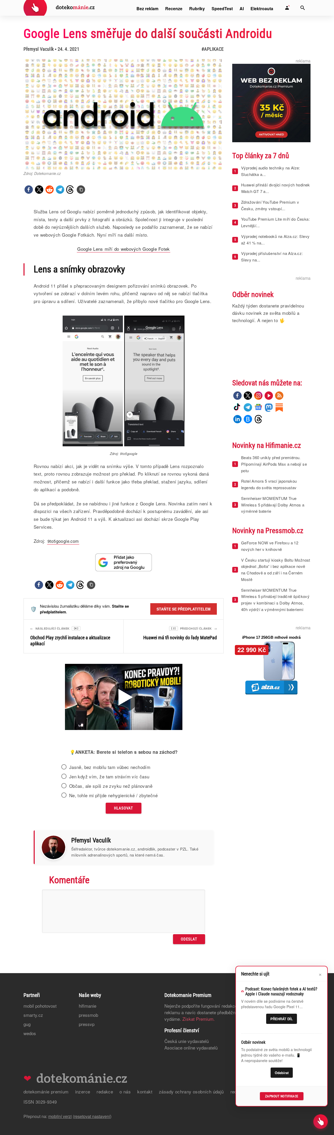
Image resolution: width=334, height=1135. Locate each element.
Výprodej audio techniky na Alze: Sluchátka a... (270, 171)
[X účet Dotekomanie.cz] (248, 395)
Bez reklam (147, 8)
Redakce (105, 1091)
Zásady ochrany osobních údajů (191, 1091)
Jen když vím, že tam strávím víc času (109, 776)
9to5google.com (63, 541)
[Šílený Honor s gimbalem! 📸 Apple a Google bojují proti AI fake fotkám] (123, 697)
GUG (27, 1024)
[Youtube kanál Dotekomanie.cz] (269, 395)
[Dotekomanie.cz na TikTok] (237, 407)
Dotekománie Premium (46, 1091)
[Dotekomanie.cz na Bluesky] (248, 419)
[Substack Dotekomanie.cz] (279, 407)
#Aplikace (212, 49)
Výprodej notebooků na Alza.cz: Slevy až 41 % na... (275, 239)
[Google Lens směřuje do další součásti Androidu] (81, 189)
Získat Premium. (198, 1019)
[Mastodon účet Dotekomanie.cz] (269, 407)
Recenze (173, 8)
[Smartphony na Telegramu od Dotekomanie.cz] (248, 407)
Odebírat (282, 1072)
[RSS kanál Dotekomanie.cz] (279, 395)
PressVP (86, 1024)
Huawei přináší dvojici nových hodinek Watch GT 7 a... (275, 188)
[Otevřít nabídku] (320, 1121)
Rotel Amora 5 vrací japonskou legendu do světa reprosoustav (269, 484)
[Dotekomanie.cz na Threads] (258, 419)
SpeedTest (222, 8)
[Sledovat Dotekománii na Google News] (123, 562)
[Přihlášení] (287, 8)
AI (242, 8)
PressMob (88, 1015)
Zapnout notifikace (281, 1096)
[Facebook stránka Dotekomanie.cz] (237, 395)
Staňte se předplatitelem (184, 609)
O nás (125, 1091)
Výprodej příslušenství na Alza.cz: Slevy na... (272, 256)
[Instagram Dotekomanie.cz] (258, 395)
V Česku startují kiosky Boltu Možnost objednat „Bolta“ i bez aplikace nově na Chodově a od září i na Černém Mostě (275, 569)
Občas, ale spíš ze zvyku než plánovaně (110, 786)
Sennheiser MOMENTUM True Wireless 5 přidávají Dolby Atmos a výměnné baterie (273, 504)
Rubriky (197, 8)
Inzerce (82, 1091)
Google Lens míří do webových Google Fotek (123, 249)
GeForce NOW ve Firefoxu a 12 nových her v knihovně (269, 546)
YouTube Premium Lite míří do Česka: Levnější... (275, 222)
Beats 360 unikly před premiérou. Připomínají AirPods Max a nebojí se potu (274, 464)
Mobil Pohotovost (40, 1005)
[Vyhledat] (303, 8)
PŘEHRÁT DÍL (281, 1018)
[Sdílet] (29, 189)
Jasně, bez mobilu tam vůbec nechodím (109, 767)
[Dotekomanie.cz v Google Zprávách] (258, 407)
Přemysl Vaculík (38, 49)
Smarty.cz (33, 1015)
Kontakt (144, 1091)
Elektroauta (261, 8)
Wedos (29, 1033)
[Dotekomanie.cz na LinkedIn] (237, 419)
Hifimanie (87, 1005)
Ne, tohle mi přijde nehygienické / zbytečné (113, 795)
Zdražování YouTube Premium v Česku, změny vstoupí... (270, 205)
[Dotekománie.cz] (59, 8)
